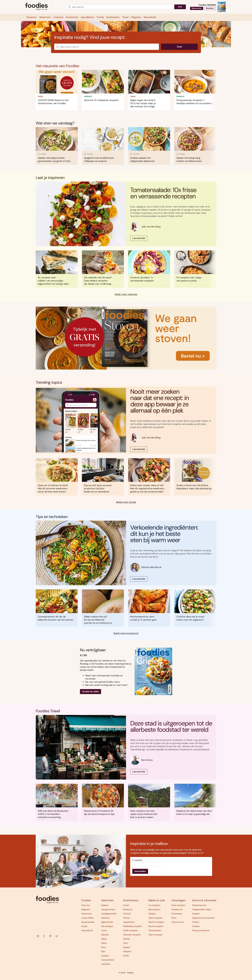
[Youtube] (57, 936)
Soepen (104, 905)
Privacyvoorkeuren (200, 930)
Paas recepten (178, 905)
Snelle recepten (130, 930)
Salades (105, 934)
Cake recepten (155, 917)
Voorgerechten (108, 909)
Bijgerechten (107, 922)
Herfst (126, 955)
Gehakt (126, 938)
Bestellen (210, 8)
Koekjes (152, 913)
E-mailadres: (137, 860)
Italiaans (127, 951)
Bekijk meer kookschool (126, 633)
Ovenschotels (107, 959)
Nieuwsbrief (87, 930)
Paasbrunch (177, 909)
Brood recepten (155, 926)
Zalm (125, 943)
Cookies (196, 926)
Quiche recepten (156, 922)
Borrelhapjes (107, 926)
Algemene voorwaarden (203, 917)
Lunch (104, 930)
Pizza (103, 947)
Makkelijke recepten (132, 926)
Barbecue (127, 909)
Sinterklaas (177, 913)
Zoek (180, 7)
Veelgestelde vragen (201, 909)
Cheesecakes (154, 930)
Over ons (85, 905)
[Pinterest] (50, 936)
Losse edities (87, 917)
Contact (196, 913)
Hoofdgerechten (109, 913)
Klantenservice (199, 905)
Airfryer (126, 917)
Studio (84, 926)
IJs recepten (154, 905)
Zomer (126, 905)
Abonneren (197, 8)
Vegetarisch (128, 922)
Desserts (105, 917)
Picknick (127, 913)
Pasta (103, 943)
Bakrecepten (154, 909)
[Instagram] (38, 936)
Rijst (103, 951)
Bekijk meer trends (126, 502)
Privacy (195, 922)
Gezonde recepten (132, 934)
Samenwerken (87, 922)
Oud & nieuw (178, 922)
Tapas (104, 938)
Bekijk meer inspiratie (126, 294)
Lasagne (105, 955)
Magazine (85, 909)
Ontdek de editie (90, 691)
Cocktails (105, 964)
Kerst (174, 917)
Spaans (126, 947)
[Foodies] (43, 7)
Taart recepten (155, 934)
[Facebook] (44, 936)
